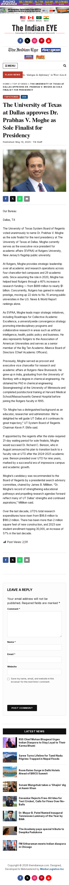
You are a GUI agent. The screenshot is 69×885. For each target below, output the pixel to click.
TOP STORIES (20, 84)
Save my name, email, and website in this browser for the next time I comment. (32, 680)
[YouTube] (48, 41)
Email (11, 654)
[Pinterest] (41, 41)
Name (11, 642)
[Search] (64, 65)
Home (6, 84)
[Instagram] (34, 41)
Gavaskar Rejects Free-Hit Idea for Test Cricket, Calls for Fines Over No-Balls (42, 801)
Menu (11, 65)
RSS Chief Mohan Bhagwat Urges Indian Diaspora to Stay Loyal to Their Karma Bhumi (42, 742)
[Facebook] (20, 41)
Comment (13, 609)
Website (12, 666)
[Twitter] (27, 41)
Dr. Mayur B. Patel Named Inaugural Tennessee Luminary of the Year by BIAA (41, 816)
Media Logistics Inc (52, 869)
